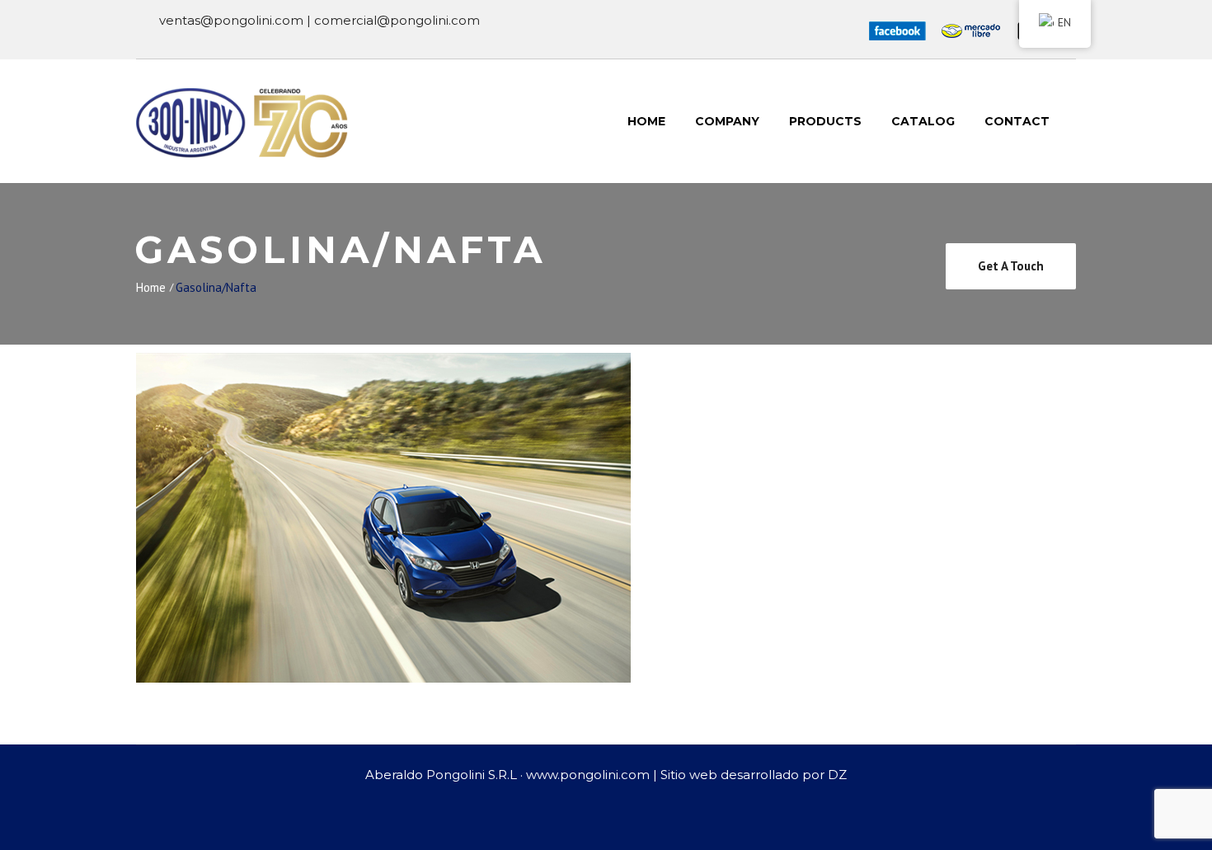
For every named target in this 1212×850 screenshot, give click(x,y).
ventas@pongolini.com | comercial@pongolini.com (319, 20)
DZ (837, 774)
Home (151, 287)
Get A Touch (1011, 266)
